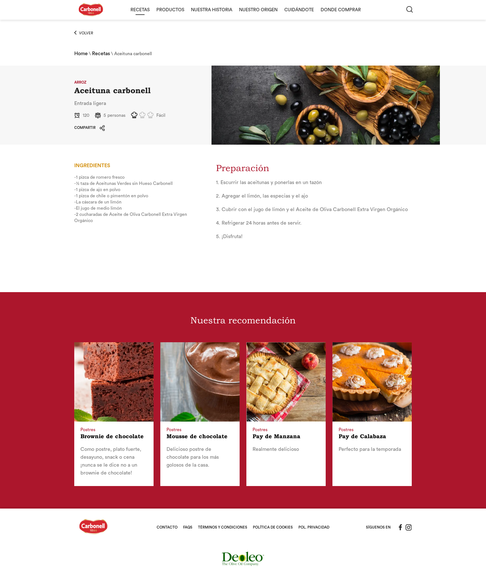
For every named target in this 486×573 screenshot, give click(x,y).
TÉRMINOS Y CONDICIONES (222, 527)
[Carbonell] (90, 18)
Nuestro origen (258, 10)
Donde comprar (341, 10)
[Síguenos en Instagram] (409, 527)
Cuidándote (299, 10)
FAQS (187, 527)
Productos (170, 10)
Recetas (140, 10)
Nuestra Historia (211, 10)
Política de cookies (273, 527)
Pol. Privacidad (313, 527)
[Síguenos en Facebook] (400, 527)
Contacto (167, 527)
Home (81, 53)
